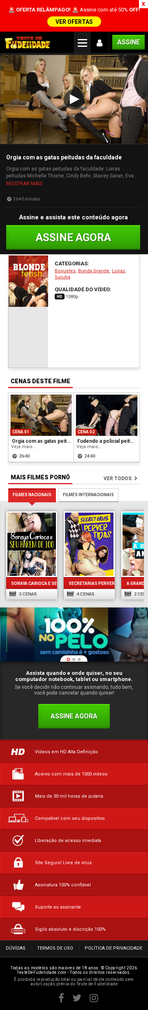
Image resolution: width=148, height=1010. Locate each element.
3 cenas (27, 594)
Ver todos (118, 478)
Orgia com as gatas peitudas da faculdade (41, 441)
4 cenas (85, 594)
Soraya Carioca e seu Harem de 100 (31, 583)
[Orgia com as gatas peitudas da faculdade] (41, 415)
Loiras (118, 271)
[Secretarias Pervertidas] (89, 544)
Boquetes (65, 271)
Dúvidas (15, 948)
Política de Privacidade (113, 948)
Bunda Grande (93, 271)
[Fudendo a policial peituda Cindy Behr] (106, 415)
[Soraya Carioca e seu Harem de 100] (31, 544)
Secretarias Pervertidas (89, 583)
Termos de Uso (55, 948)
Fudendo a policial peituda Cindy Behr (107, 441)
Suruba (62, 277)
